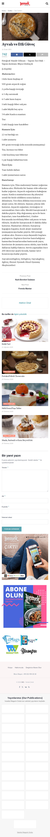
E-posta (5, 507)
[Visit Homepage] (25, 3)
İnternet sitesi (7, 517)
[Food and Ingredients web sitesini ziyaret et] (13, 737)
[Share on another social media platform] (42, 55)
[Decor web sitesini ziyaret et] (37, 766)
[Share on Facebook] (17, 55)
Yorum (5, 467)
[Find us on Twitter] (22, 687)
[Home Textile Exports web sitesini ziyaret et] (13, 776)
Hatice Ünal (25, 303)
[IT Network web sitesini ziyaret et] (13, 795)
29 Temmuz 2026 (7, 379)
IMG (22, 682)
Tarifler (10, 11)
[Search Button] (47, 3)
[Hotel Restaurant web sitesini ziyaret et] (37, 728)
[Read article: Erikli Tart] (25, 330)
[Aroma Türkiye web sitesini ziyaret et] (13, 747)
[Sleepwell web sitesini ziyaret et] (37, 757)
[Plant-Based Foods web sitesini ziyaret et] (37, 737)
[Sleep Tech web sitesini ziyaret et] (13, 766)
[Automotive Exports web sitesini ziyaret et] (37, 805)
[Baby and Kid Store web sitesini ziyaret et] (37, 785)
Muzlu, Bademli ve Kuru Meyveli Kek (17, 440)
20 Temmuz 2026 (7, 443)
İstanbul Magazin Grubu (25, 832)
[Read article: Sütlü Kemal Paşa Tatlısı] (25, 394)
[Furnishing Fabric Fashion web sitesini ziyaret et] (37, 776)
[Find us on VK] (26, 687)
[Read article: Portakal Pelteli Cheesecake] (25, 362)
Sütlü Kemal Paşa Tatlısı (11, 408)
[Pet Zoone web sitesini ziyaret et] (25, 824)
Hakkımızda (19, 667)
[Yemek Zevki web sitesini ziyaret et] (13, 728)
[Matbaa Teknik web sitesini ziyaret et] (37, 795)
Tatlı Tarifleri (18, 11)
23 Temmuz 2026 (7, 411)
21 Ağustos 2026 (7, 347)
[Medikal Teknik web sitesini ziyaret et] (37, 718)
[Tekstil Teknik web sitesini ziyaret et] (37, 747)
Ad (4, 496)
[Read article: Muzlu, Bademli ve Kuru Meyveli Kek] (25, 426)
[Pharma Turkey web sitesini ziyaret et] (13, 718)
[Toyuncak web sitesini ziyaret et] (13, 785)
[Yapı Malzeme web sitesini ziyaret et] (13, 805)
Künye (10, 667)
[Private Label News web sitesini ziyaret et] (37, 708)
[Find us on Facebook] (19, 687)
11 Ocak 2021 (7, 49)
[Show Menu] (3, 3)
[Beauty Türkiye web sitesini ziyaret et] (13, 708)
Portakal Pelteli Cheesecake (13, 376)
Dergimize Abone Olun (33, 667)
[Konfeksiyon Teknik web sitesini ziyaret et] (13, 757)
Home (4, 11)
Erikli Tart (6, 344)
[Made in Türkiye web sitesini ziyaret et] (13, 814)
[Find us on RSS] (29, 687)
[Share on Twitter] (30, 55)
